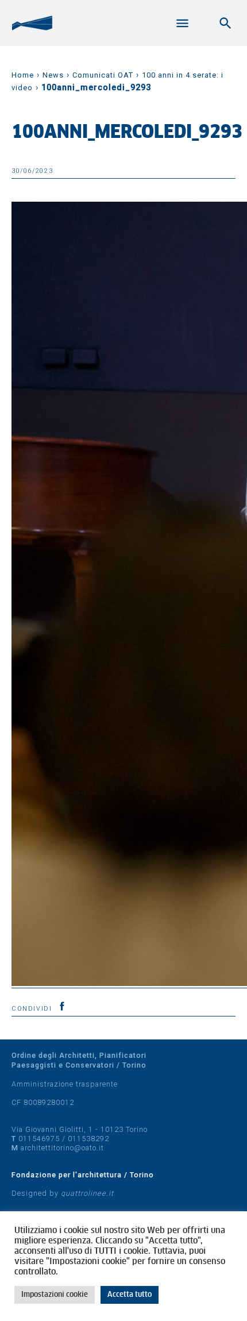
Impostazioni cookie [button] (54, 1295)
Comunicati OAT (102, 75)
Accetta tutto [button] (129, 1295)
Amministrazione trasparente (64, 1084)
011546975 (39, 1138)
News (53, 75)
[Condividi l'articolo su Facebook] (62, 1006)
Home (22, 75)
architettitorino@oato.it (62, 1147)
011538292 (88, 1138)
